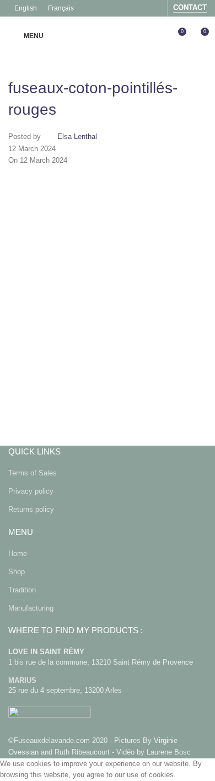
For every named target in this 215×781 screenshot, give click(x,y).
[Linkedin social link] (102, 343)
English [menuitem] (25, 8)
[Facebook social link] (140, 8)
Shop (16, 572)
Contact (190, 7)
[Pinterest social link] (74, 343)
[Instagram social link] (155, 8)
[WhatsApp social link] (130, 343)
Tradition (22, 590)
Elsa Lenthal (77, 137)
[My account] (157, 36)
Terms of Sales (32, 473)
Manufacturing (30, 608)
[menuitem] (25, 8)
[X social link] (47, 343)
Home (17, 553)
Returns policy (31, 509)
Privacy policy (30, 491)
